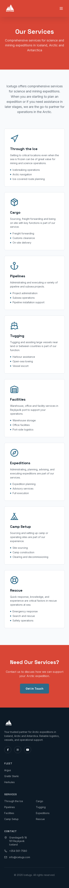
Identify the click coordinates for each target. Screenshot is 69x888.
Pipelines (9, 807)
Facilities (9, 813)
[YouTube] (27, 749)
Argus (7, 770)
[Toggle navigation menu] (61, 8)
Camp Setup (11, 819)
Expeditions (43, 813)
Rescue (40, 819)
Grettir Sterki (11, 776)
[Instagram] (17, 749)
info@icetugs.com (19, 857)
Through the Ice (13, 801)
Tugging (41, 807)
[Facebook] (7, 749)
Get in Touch (34, 688)
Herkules (9, 782)
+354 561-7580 (18, 850)
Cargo (39, 801)
